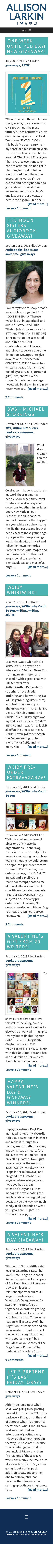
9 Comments (14, 1360)
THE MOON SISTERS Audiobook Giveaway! (21, 228)
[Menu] (26, 1517)
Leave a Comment (18, 208)
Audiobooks (13, 250)
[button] (24, 30)
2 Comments (14, 397)
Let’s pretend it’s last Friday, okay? (26, 1376)
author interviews (25, 428)
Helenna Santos (37, 1534)
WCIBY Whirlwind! (22, 589)
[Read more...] (38, 204)
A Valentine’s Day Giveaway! (25, 1237)
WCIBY (25, 606)
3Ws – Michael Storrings (26, 411)
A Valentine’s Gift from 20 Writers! (25, 941)
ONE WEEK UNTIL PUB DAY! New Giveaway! (26, 45)
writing (21, 610)
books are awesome (19, 432)
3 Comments (14, 924)
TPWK (25, 65)
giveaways (12, 65)
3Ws (8, 428)
